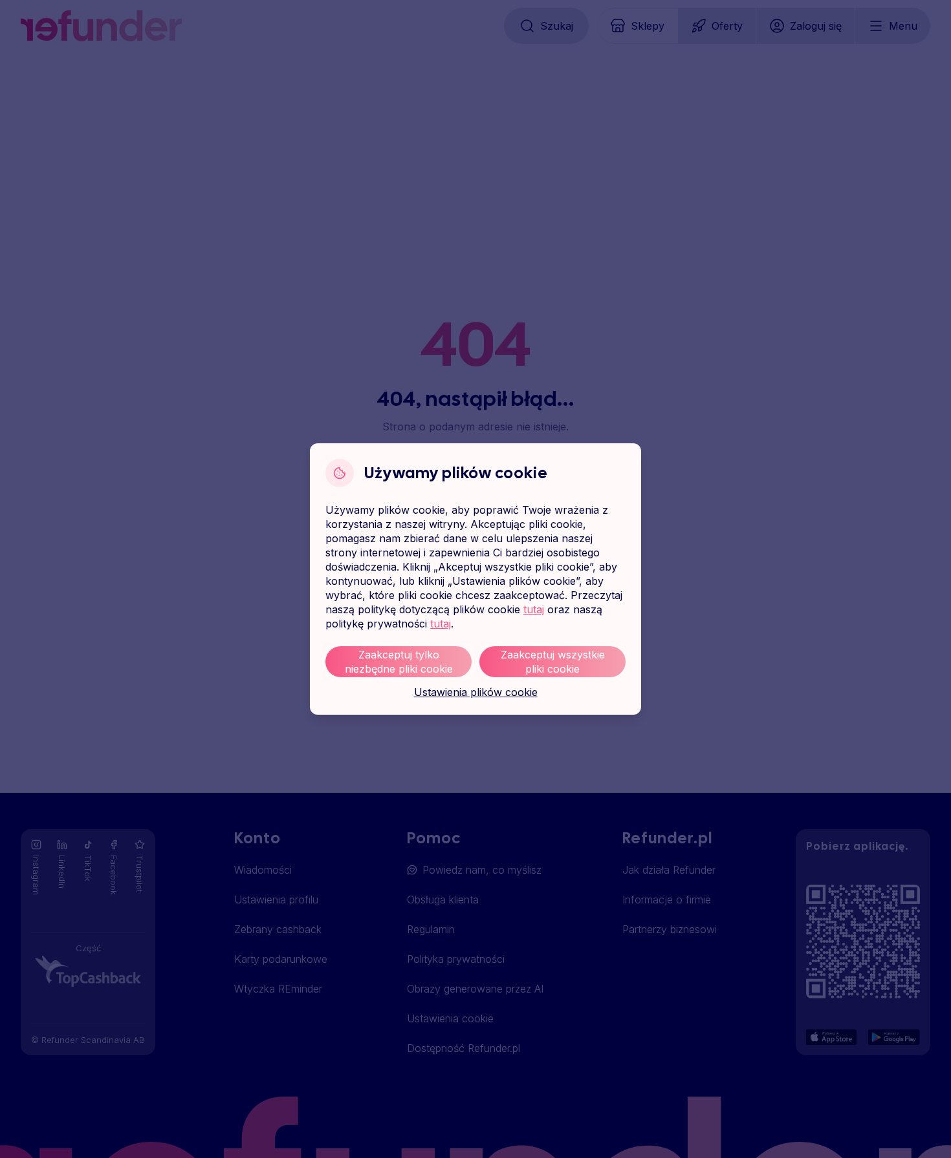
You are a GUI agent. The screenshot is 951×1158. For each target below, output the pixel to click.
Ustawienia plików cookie (476, 692)
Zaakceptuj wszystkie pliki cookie (553, 661)
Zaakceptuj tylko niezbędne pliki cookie (399, 661)
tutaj (533, 609)
